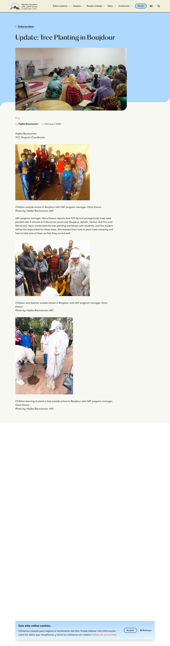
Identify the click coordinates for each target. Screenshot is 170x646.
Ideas (110, 6)
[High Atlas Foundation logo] (23, 6)
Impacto (77, 6)
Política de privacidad (103, 634)
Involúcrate (124, 6)
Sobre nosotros (60, 6)
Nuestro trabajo (94, 6)
